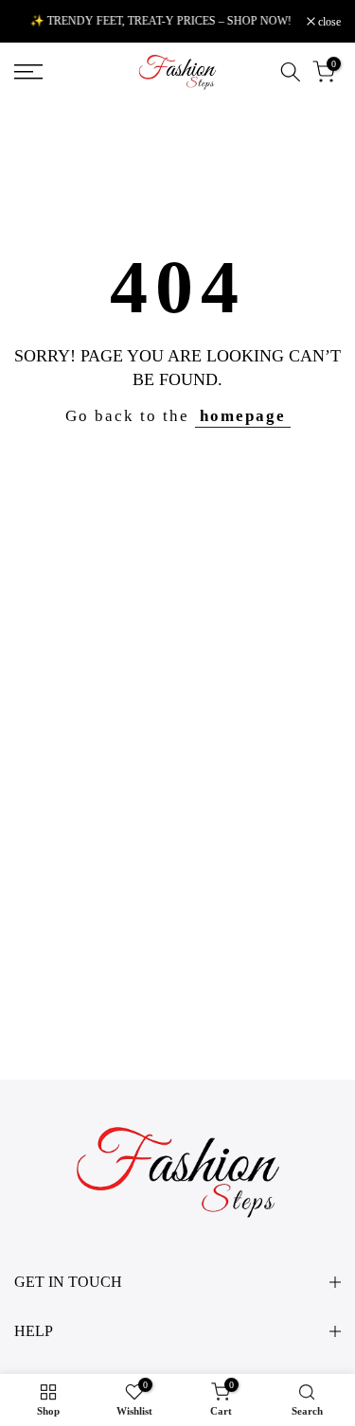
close (328, 21)
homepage (243, 416)
